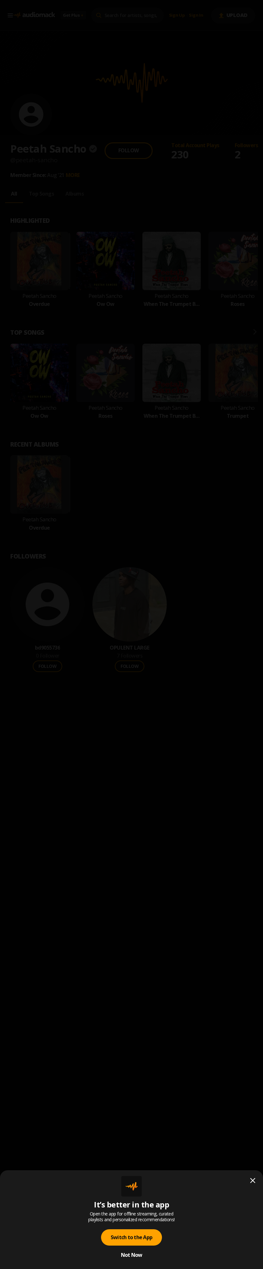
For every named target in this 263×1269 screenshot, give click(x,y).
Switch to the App (131, 1237)
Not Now (131, 1254)
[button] (131, 634)
